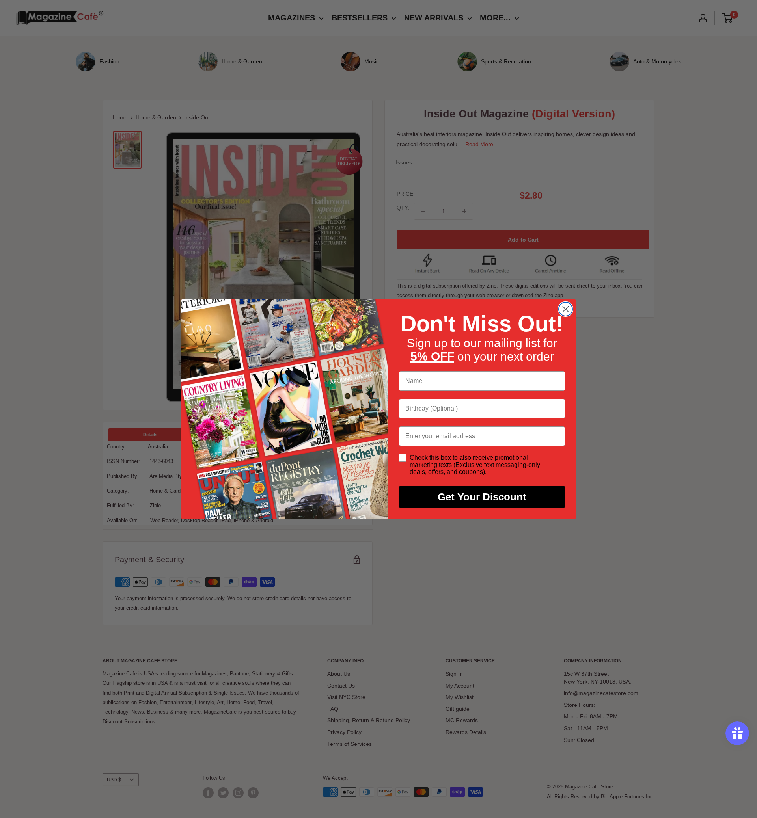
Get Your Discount (482, 497)
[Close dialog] (565, 309)
